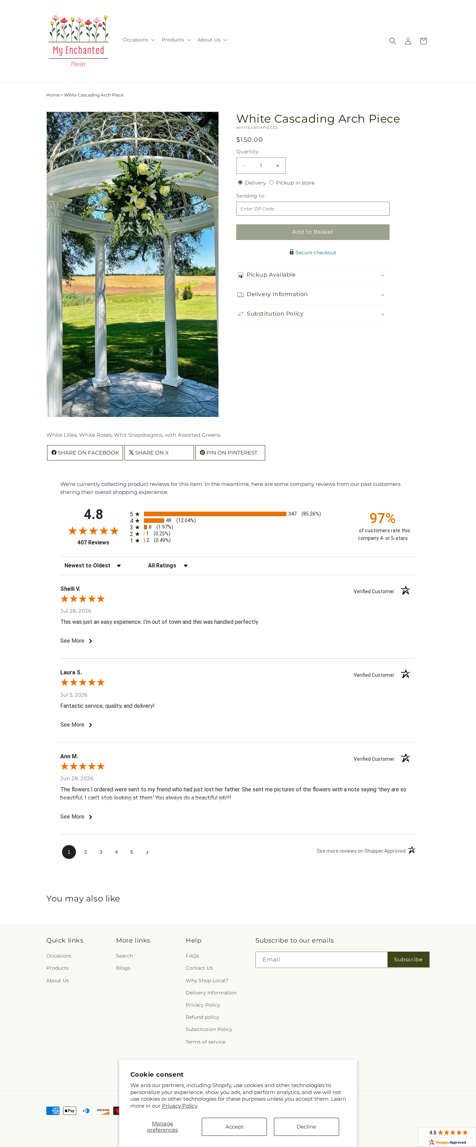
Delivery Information (211, 993)
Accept (234, 1126)
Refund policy (202, 1017)
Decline (306, 1126)
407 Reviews (101, 542)
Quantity (247, 151)
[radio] (238, 514)
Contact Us (199, 968)
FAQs (192, 956)
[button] (138, 39)
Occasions (58, 956)
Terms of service (205, 1042)
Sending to (260, 196)
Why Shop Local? (207, 980)
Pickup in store (295, 182)
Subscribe (408, 959)
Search (124, 956)
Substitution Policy (209, 1029)
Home (53, 95)
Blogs (123, 968)
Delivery (256, 182)
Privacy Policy (180, 1105)
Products (57, 968)
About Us (57, 980)
